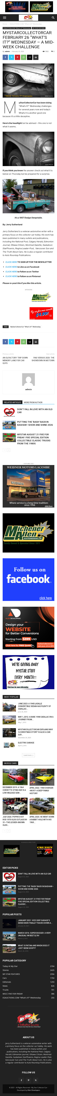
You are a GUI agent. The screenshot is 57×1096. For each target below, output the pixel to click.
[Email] (29, 57)
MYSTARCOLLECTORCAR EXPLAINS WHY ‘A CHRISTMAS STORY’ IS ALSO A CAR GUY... (35, 732)
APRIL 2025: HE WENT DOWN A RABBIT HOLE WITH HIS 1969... (42, 819)
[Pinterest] (17, 57)
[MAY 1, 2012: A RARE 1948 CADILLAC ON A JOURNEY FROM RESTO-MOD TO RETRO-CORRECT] (9, 720)
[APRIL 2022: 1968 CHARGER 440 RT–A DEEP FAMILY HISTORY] (42, 777)
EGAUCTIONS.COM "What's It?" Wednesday (26, 24)
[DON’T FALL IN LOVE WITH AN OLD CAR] (9, 412)
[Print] (35, 57)
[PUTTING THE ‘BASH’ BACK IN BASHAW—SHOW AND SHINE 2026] (9, 424)
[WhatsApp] (23, 57)
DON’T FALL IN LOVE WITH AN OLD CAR (34, 874)
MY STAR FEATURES (39, 28)
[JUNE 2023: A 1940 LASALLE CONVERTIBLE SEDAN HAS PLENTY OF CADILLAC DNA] (9, 707)
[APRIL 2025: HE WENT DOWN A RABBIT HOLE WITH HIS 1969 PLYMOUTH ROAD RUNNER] (42, 806)
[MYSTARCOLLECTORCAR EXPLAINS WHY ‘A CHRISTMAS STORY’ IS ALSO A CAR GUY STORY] (9, 732)
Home (5, 24)
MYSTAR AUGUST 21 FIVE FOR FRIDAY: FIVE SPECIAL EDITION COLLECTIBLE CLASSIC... (34, 901)
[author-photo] (28, 386)
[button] (4, 17)
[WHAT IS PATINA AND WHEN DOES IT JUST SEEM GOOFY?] (9, 948)
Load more (28, 755)
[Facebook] (5, 57)
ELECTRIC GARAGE (26, 743)
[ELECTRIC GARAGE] (9, 745)
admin (7, 51)
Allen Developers (33, 1090)
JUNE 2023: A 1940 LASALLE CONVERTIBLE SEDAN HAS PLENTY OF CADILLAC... (34, 706)
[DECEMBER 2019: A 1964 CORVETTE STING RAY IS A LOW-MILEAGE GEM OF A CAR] (15, 777)
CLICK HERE (11, 267)
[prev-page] (4, 450)
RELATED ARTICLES (12, 402)
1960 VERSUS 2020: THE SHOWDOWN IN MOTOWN (43, 359)
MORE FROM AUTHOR (33, 402)
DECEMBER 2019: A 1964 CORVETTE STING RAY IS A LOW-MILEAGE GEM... (14, 790)
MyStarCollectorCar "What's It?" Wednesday (25, 327)
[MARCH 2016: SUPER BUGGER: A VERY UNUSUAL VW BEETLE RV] (9, 936)
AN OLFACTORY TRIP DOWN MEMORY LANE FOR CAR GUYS (15, 360)
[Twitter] (11, 57)
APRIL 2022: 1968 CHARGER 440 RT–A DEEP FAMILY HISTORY (41, 790)
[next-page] (8, 450)
